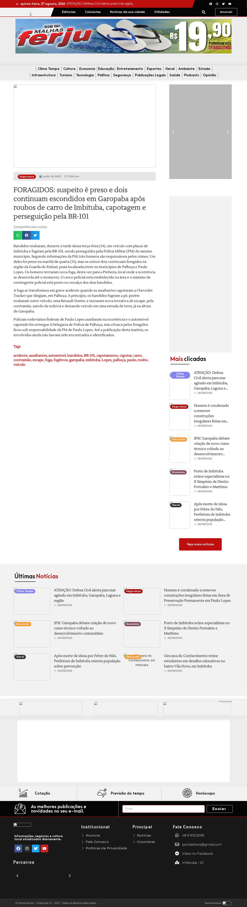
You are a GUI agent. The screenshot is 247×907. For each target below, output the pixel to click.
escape (38, 360)
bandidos (74, 355)
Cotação (42, 793)
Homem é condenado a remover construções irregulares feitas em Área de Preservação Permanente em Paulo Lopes (212, 421)
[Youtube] (230, 4)
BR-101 (89, 355)
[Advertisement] (200, 274)
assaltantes (38, 355)
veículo (19, 364)
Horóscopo (205, 793)
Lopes (107, 360)
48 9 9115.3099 (193, 835)
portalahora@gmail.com (202, 844)
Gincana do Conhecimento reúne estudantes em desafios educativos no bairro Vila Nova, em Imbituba (194, 661)
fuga (48, 360)
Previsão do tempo (127, 793)
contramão (22, 360)
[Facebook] (210, 4)
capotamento (107, 355)
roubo (143, 360)
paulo (131, 360)
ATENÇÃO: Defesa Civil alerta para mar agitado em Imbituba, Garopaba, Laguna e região (211, 383)
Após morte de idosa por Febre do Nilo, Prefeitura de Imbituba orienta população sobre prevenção (212, 514)
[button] (203, 12)
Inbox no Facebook (197, 853)
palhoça (119, 360)
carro (137, 355)
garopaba (76, 360)
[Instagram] (217, 4)
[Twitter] (223, 4)
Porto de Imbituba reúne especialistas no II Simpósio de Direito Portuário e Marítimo (197, 628)
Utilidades (162, 12)
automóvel (57, 355)
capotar (126, 355)
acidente (21, 355)
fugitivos (61, 360)
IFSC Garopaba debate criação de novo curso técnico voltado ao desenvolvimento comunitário (212, 449)
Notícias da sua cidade (127, 12)
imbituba (93, 360)
